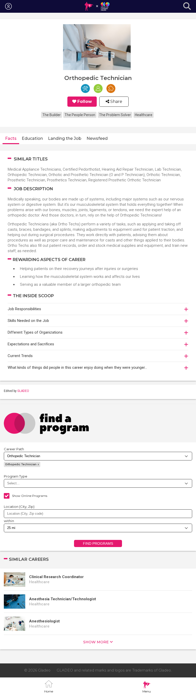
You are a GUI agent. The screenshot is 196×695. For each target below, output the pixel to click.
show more (96, 642)
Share (115, 101)
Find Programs (98, 543)
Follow (84, 101)
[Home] (97, 6)
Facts (11, 138)
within (9, 521)
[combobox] (98, 513)
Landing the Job (64, 138)
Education (32, 138)
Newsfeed (97, 138)
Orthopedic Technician (20, 464)
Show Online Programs (29, 496)
